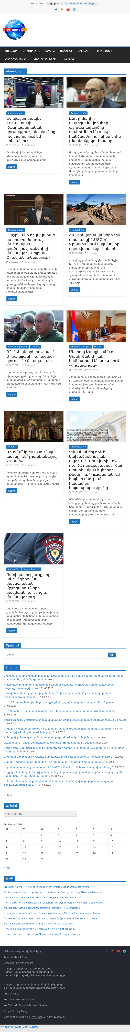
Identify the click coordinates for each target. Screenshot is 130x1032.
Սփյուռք (66, 51)
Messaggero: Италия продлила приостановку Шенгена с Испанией (43, 907)
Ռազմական (77, 229)
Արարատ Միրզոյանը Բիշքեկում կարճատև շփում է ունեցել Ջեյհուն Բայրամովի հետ (57, 756)
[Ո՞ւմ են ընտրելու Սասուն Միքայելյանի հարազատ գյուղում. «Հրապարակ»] (33, 312)
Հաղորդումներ (15, 59)
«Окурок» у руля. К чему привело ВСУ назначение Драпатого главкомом (46, 886)
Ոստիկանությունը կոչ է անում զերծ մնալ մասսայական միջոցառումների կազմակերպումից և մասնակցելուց (29, 585)
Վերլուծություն (45, 59)
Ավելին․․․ (9, 795)
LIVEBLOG (68, 59)
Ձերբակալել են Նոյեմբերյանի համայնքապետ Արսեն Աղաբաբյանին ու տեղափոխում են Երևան (65, 719)
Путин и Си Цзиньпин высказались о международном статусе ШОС (43, 897)
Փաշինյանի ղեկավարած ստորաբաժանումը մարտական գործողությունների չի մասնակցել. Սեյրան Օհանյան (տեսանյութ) (30, 246)
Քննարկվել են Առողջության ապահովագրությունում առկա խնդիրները (48, 737)
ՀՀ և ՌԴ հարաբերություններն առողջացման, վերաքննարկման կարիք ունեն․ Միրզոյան (59, 702)
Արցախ (50, 51)
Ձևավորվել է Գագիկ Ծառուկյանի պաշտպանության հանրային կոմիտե (49, 742)
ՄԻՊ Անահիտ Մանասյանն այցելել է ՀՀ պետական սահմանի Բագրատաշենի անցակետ (59, 711)
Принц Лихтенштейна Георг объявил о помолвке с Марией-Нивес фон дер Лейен (52, 913)
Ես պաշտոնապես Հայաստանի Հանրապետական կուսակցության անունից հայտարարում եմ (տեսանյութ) (30, 129)
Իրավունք (13, 569)
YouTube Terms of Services (19, 999)
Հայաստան (30, 51)
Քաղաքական (105, 51)
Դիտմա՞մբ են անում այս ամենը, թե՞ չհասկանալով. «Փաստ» (32, 456)
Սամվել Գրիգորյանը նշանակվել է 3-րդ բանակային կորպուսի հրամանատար (53, 761)
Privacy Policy (11, 993)
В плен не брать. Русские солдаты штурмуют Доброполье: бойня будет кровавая (51, 918)
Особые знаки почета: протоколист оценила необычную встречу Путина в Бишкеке (53, 892)
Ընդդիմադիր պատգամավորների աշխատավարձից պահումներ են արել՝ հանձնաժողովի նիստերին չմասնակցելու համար (95, 129)
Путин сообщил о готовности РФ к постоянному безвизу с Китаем (42, 934)
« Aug (7, 867)
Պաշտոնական (31, 569)
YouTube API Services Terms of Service (26, 1005)
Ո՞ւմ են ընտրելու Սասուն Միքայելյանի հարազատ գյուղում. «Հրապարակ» (31, 356)
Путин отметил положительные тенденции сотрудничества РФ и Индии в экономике (53, 902)
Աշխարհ (83, 51)
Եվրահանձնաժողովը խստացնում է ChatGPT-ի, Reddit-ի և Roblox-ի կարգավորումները (57, 767)
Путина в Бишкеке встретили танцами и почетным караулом (39, 928)
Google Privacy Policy (15, 1011)
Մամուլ (35, 346)
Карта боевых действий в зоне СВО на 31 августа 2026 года (38, 923)
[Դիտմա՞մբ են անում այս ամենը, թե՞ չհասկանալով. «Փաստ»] (33, 413)
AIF (11, 878)
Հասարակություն (18, 346)
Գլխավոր (11, 51)
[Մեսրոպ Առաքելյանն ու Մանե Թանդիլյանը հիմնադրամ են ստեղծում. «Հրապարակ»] (96, 312)
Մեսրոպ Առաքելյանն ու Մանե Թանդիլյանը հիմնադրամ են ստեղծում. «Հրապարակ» (94, 358)
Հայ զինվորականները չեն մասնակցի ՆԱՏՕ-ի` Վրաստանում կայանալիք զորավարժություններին (94, 241)
